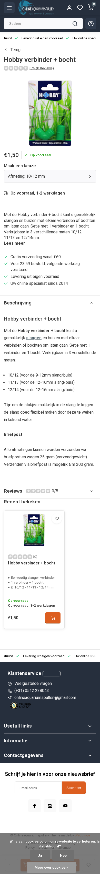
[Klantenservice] (52, 673)
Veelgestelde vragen (33, 683)
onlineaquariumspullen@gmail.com (45, 697)
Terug (16, 49)
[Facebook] (34, 805)
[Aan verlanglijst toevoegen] (57, 518)
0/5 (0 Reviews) (41, 68)
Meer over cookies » (51, 867)
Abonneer (73, 788)
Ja (40, 855)
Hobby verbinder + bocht (31, 563)
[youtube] (65, 805)
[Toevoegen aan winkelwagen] (53, 617)
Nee (63, 855)
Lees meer (14, 243)
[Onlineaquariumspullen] (36, 7)
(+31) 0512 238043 (31, 690)
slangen (34, 337)
